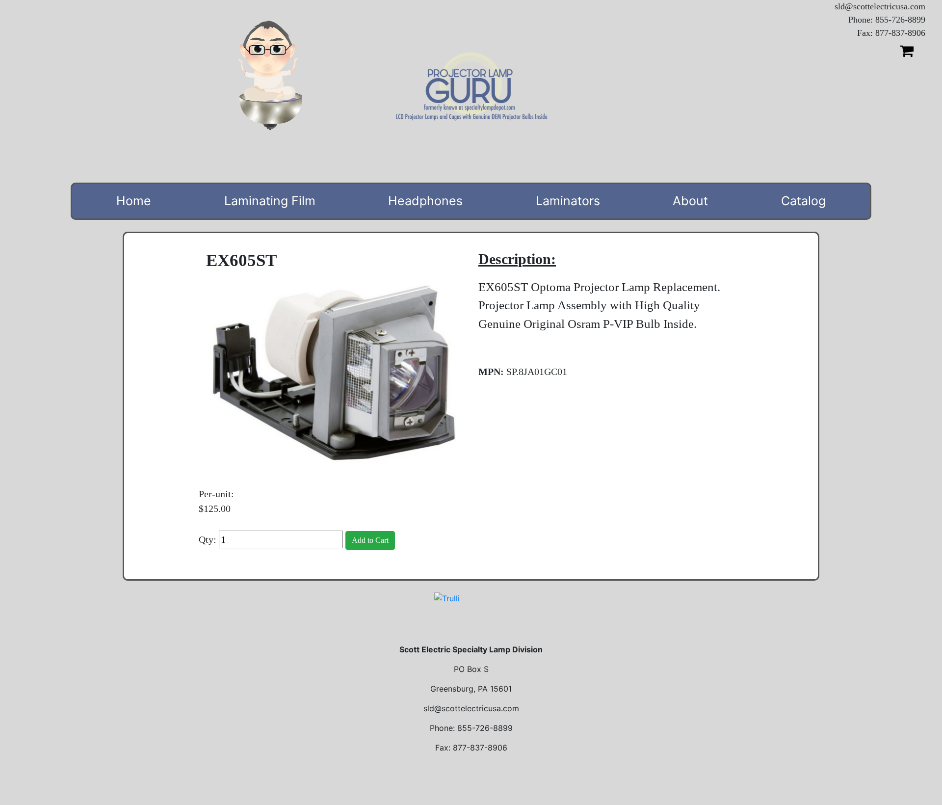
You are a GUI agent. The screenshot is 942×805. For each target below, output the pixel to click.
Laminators (568, 200)
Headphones (425, 200)
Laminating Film (269, 200)
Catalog (803, 200)
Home (133, 200)
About (690, 200)
